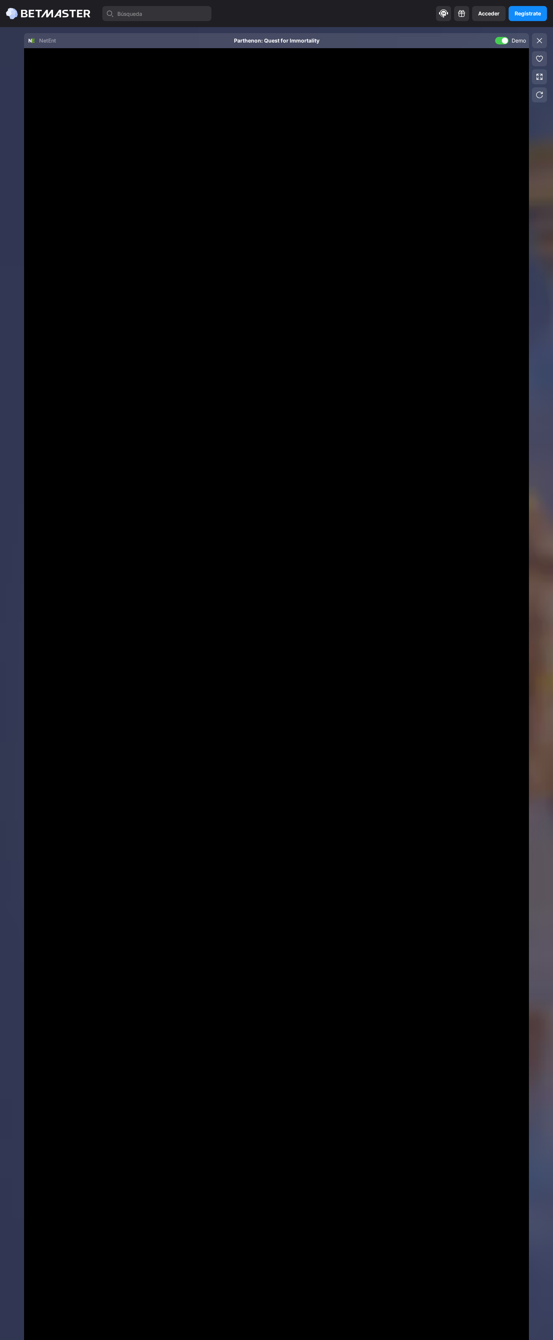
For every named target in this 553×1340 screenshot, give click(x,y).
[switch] (502, 40)
